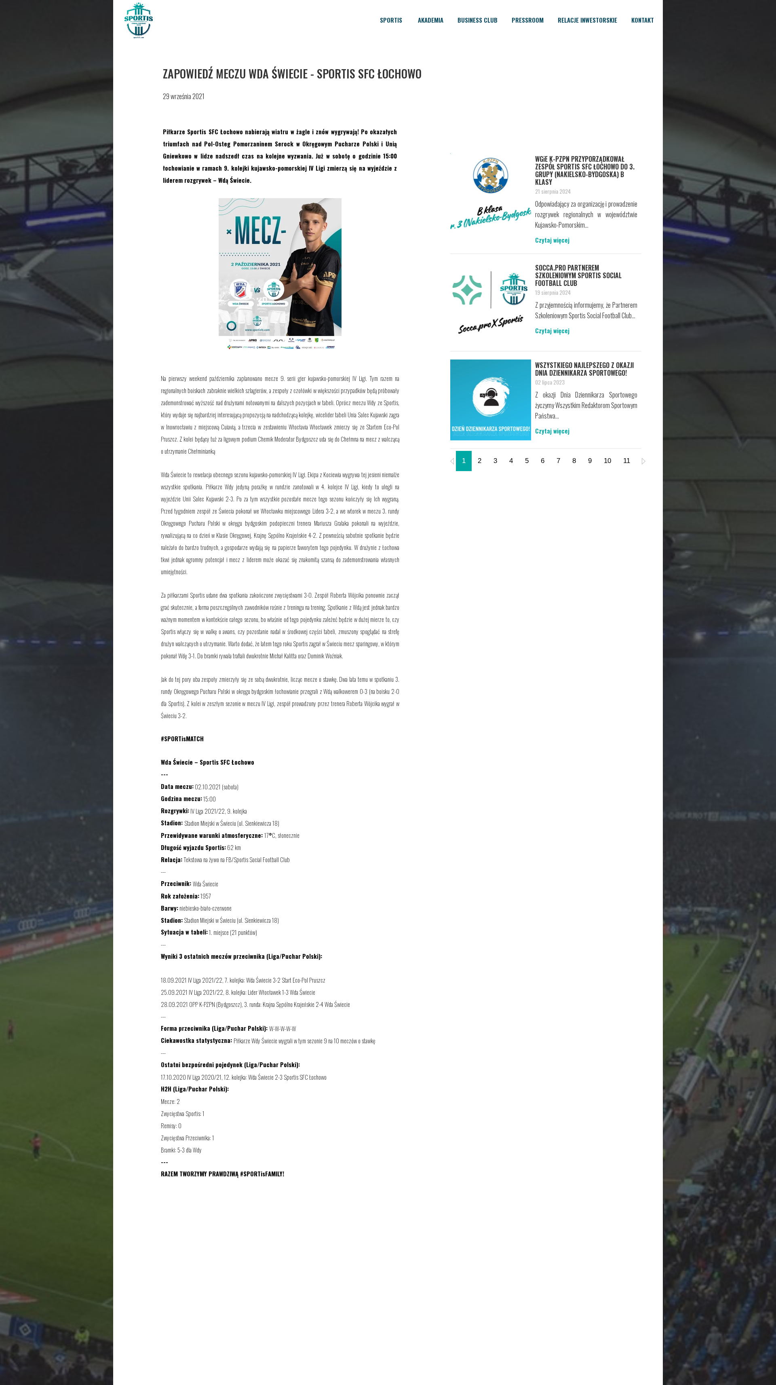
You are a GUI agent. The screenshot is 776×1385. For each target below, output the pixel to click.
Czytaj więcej (552, 239)
